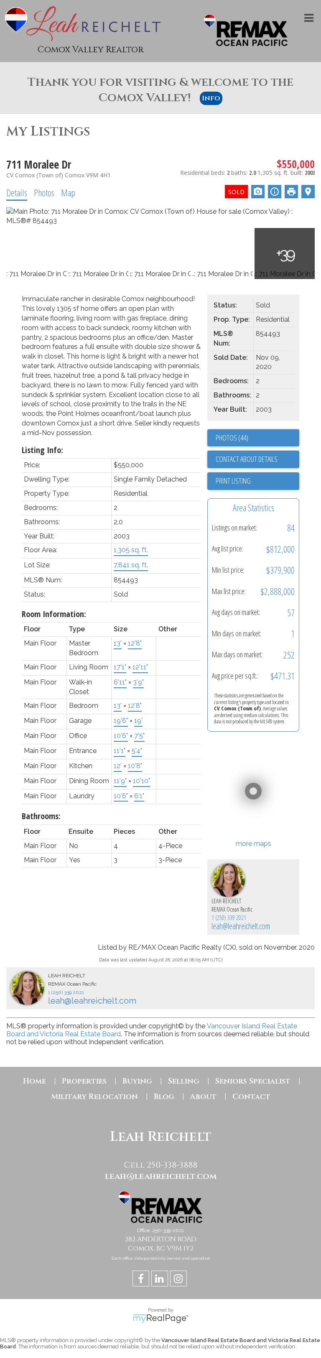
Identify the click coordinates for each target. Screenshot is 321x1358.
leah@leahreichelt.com (240, 926)
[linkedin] (160, 1280)
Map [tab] (68, 192)
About (203, 1097)
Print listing (233, 481)
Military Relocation (94, 1097)
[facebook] (141, 1280)
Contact (251, 1097)
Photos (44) (232, 438)
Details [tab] (16, 192)
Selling (183, 1081)
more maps (253, 844)
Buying (137, 1081)
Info (211, 98)
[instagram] (179, 1280)
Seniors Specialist (252, 1081)
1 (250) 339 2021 (228, 918)
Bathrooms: (41, 816)
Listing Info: (42, 450)
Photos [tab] (44, 192)
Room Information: (54, 614)
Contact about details (247, 459)
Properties (84, 1081)
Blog (164, 1097)
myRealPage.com (160, 1319)
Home (34, 1081)
